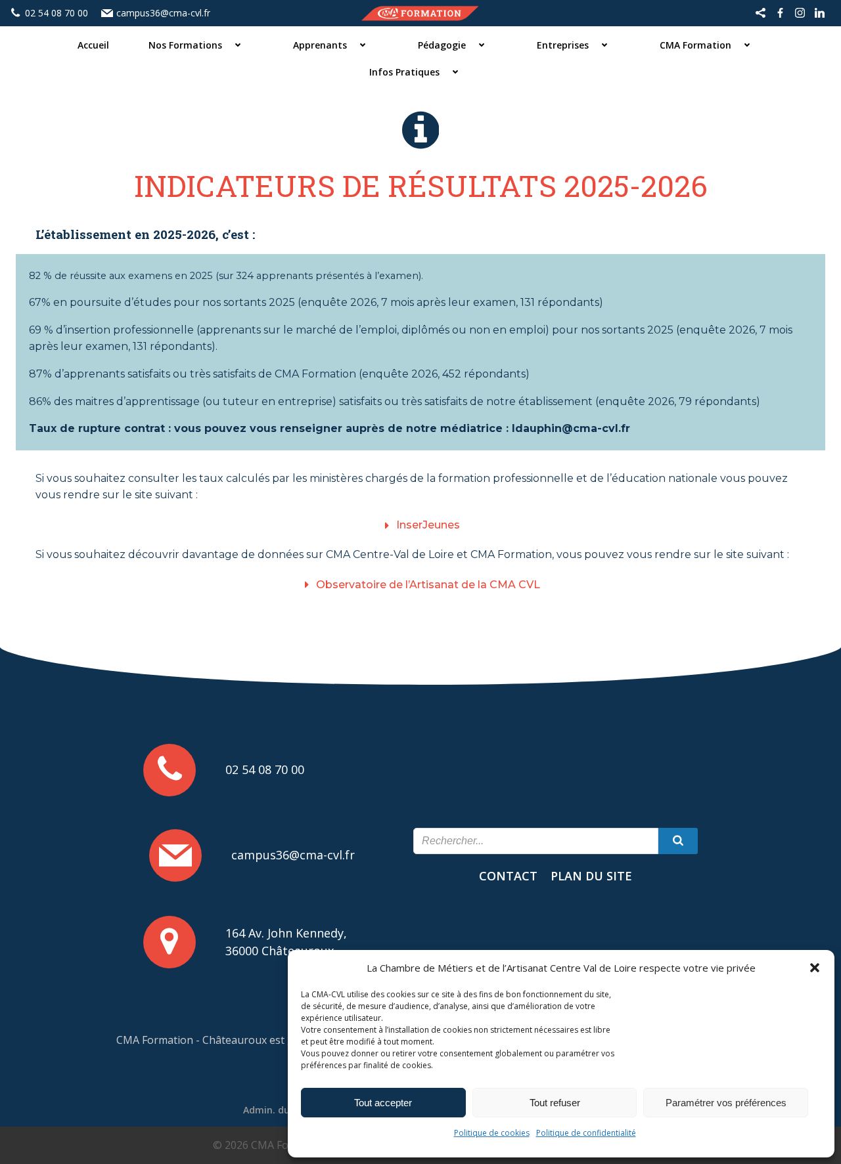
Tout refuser (555, 1102)
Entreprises (563, 45)
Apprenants (320, 45)
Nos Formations (185, 45)
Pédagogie (442, 45)
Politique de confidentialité (586, 1132)
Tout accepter (383, 1102)
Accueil (93, 45)
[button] (814, 967)
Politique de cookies (492, 1132)
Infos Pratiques (404, 72)
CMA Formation (695, 45)
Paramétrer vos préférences (726, 1102)
